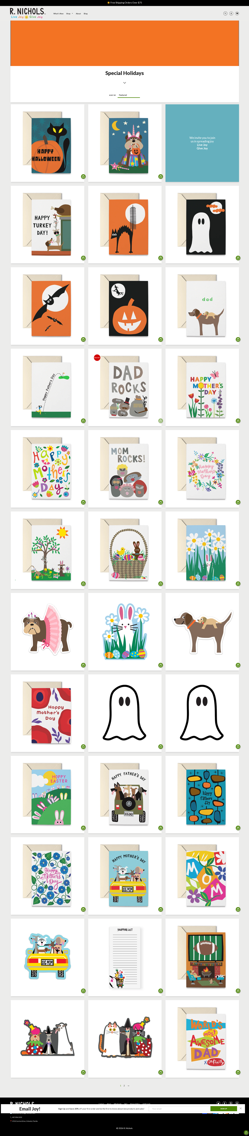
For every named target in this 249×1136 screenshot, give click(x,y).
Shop (68, 14)
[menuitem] (58, 13)
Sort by (112, 95)
